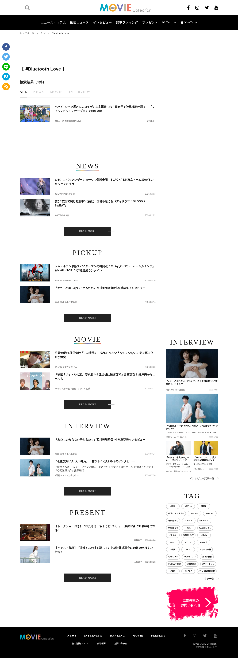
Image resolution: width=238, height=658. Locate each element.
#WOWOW (60, 215)
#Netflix (58, 280)
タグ (43, 33)
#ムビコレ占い (205, 528)
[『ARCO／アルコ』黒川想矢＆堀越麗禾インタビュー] (206, 448)
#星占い (188, 506)
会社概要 (101, 643)
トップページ (27, 33)
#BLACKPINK (61, 194)
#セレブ (203, 542)
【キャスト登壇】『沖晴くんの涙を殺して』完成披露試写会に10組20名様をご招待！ (104, 549)
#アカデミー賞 (204, 549)
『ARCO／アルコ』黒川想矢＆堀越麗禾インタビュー (205, 459)
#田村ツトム (60, 475)
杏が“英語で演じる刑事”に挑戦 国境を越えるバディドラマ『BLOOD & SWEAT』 (100, 203)
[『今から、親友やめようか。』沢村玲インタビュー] (178, 448)
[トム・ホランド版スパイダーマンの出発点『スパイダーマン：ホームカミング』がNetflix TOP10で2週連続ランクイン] (35, 273)
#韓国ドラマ (173, 528)
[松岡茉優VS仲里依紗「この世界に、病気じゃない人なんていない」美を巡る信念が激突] (35, 359)
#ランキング (204, 520)
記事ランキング (127, 22)
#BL (189, 528)
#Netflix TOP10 (70, 280)
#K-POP (188, 571)
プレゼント (150, 22)
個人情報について (80, 643)
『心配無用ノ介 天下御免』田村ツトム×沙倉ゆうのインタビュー (95, 461)
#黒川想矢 (198, 469)
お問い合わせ (120, 643)
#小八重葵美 (71, 302)
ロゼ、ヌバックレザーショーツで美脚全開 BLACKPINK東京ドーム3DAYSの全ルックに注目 (104, 181)
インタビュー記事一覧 (202, 478)
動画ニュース (79, 22)
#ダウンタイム (70, 367)
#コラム (173, 535)
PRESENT (158, 635)
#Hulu (204, 535)
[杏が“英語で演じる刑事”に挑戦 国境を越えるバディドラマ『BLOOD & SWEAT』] (35, 208)
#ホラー (194, 513)
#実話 (172, 571)
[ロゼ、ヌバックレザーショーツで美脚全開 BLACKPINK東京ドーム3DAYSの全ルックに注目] (35, 186)
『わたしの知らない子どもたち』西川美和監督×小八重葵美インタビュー (100, 287)
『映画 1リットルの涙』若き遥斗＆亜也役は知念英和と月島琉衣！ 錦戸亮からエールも (105, 376)
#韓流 (203, 506)
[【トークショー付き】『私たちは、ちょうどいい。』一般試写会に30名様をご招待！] (35, 532)
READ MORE (87, 231)
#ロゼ (72, 194)
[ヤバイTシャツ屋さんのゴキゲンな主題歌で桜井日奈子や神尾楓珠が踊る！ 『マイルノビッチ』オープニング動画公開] (35, 113)
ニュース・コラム (53, 22)
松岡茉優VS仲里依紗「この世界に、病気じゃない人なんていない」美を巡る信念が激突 (104, 354)
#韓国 (172, 549)
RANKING (117, 635)
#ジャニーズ (173, 557)
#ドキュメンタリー (176, 513)
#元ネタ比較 (206, 557)
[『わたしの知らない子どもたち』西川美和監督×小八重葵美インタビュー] (35, 294)
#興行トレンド (190, 557)
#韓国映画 (191, 564)
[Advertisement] (87, 50)
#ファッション (208, 564)
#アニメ (188, 542)
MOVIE (138, 635)
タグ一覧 (209, 578)
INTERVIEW (93, 635)
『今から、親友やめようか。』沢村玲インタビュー (177, 459)
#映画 (172, 506)
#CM (188, 549)
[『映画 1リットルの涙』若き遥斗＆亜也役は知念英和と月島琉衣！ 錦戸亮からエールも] (35, 381)
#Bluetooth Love (73, 121)
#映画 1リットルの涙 (80, 389)
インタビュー (102, 22)
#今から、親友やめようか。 (177, 471)
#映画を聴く (173, 520)
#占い (172, 542)
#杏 (67, 215)
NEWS (71, 635)
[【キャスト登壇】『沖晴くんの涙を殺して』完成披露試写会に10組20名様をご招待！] (35, 554)
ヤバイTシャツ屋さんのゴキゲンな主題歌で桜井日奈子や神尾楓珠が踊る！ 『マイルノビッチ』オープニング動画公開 (105, 108)
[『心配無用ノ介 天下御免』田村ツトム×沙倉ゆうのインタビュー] (35, 467)
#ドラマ (188, 520)
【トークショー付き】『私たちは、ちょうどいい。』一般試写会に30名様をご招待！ (105, 528)
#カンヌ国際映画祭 (206, 571)
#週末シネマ (188, 535)
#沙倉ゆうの (73, 475)
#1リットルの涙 (62, 389)
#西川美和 (59, 302)
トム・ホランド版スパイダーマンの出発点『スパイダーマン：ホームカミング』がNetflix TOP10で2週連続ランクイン (105, 268)
